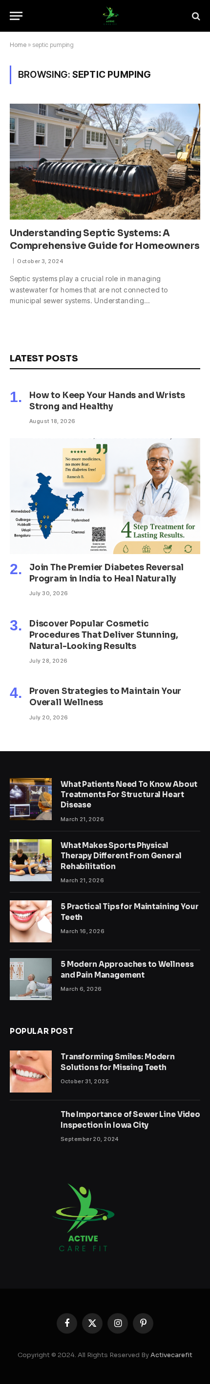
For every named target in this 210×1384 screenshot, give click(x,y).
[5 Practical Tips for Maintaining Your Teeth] (31, 921)
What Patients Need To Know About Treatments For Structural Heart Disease (129, 795)
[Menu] (16, 16)
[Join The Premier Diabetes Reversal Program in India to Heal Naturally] (105, 496)
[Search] (195, 16)
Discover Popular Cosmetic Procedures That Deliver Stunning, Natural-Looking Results (103, 635)
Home (18, 44)
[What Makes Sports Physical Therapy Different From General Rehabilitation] (31, 860)
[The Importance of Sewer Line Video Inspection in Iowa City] (31, 1129)
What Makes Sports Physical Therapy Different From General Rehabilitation (121, 856)
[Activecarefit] (110, 16)
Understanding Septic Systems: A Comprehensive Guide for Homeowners (105, 239)
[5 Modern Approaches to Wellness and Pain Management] (31, 979)
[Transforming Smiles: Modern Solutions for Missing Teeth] (31, 1071)
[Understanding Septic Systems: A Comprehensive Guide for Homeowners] (105, 161)
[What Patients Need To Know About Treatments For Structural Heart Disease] (31, 799)
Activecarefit (171, 1355)
